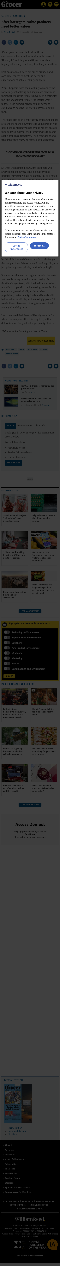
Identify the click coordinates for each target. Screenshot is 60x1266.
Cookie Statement (27, 237)
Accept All (39, 245)
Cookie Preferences (16, 247)
